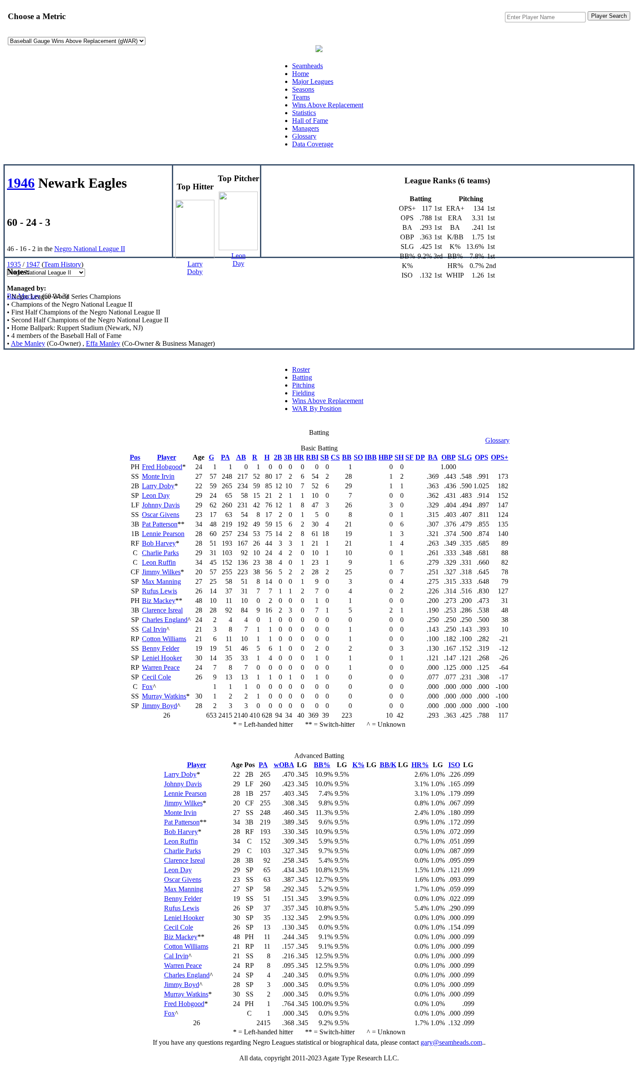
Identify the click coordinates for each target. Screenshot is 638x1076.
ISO (454, 764)
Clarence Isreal (162, 610)
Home (300, 73)
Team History (62, 264)
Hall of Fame (310, 120)
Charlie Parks (160, 552)
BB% (322, 764)
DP (420, 457)
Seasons (303, 89)
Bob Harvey (159, 543)
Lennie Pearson (163, 533)
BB (347, 457)
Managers (305, 128)
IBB (371, 457)
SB (324, 457)
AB (241, 457)
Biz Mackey (23, 296)
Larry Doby (158, 486)
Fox (147, 686)
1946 (21, 183)
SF (409, 457)
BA (433, 457)
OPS (481, 457)
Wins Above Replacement (327, 105)
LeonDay (238, 259)
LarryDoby (195, 267)
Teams (301, 97)
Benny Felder (160, 648)
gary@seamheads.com (451, 1042)
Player (166, 457)
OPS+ (499, 457)
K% (358, 764)
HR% (420, 764)
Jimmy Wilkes (161, 572)
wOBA (284, 764)
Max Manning (161, 581)
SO (358, 457)
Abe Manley (28, 343)
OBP (448, 457)
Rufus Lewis (159, 591)
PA (225, 457)
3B (288, 457)
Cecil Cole (156, 677)
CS (335, 457)
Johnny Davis (161, 505)
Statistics (304, 112)
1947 (33, 264)
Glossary (304, 136)
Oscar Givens (160, 514)
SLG (465, 457)
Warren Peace (161, 667)
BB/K (388, 764)
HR (299, 457)
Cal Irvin (154, 629)
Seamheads (307, 66)
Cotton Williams (164, 638)
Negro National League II (89, 248)
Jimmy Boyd (159, 705)
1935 (14, 264)
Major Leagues (312, 81)
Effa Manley (103, 343)
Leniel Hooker (162, 658)
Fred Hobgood (162, 466)
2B (278, 457)
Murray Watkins (164, 696)
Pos (135, 457)
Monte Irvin (158, 476)
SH (399, 457)
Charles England (164, 619)
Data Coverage (312, 144)
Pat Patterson (160, 524)
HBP (385, 457)
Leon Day (156, 495)
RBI (312, 457)
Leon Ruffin (159, 562)
